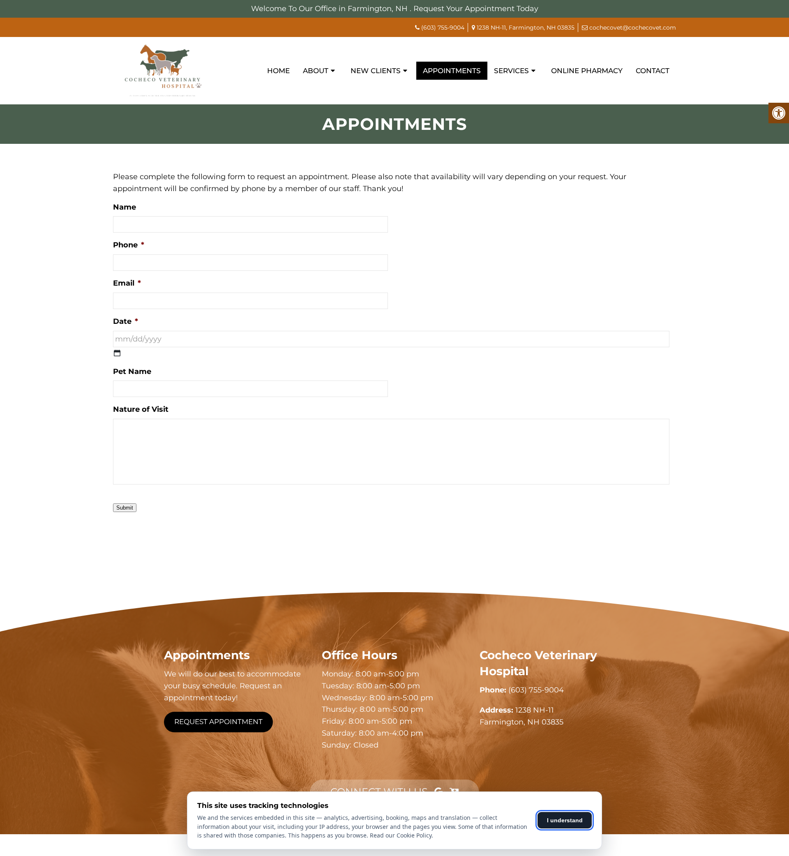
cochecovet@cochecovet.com (632, 27)
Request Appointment (218, 722)
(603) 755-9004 (442, 27)
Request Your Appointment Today (475, 8)
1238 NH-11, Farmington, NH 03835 (524, 27)
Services (511, 71)
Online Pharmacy (587, 71)
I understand (565, 820)
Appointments (452, 71)
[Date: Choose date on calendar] (117, 353)
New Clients (376, 71)
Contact (652, 71)
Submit (124, 508)
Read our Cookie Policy (400, 835)
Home (278, 71)
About (315, 71)
